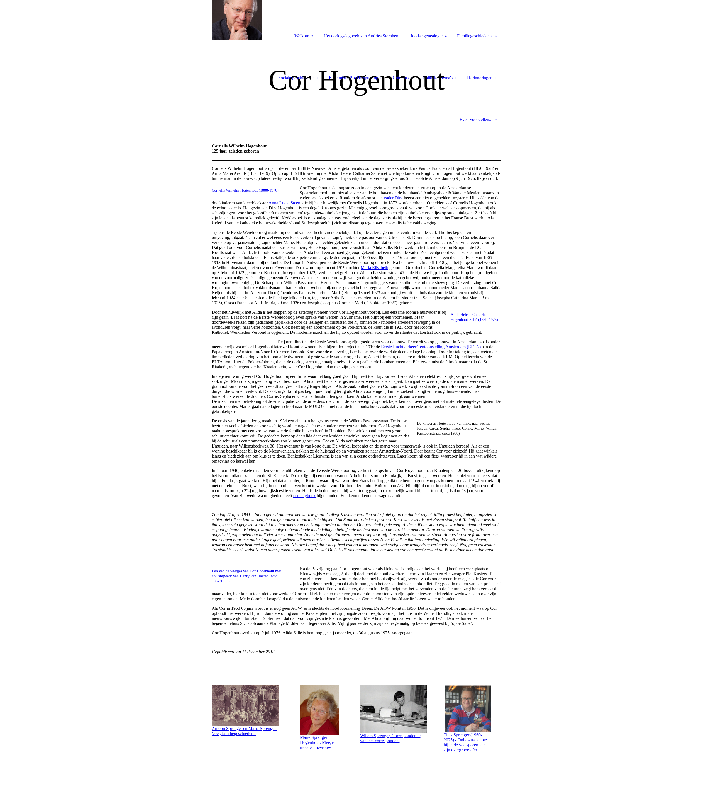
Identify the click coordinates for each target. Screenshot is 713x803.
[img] (356, 85)
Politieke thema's (438, 77)
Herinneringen (479, 77)
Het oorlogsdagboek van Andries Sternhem (361, 35)
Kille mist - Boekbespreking (353, 77)
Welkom (301, 35)
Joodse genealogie (427, 35)
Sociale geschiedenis (296, 77)
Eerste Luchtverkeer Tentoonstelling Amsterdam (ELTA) (431, 346)
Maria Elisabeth (374, 267)
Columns (401, 77)
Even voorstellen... (476, 119)
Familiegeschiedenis (474, 35)
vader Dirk (393, 197)
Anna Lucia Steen (284, 202)
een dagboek (304, 495)
